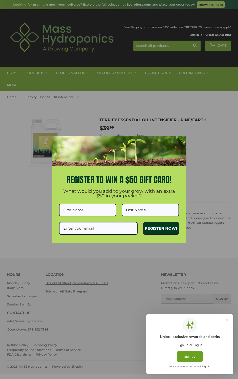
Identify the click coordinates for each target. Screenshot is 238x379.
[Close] (180, 141)
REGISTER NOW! (161, 228)
